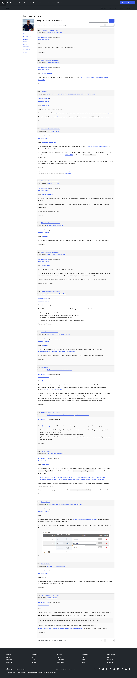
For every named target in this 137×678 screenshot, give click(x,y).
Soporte (59, 657)
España (23, 669)
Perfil (24, 33)
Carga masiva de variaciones (55, 453)
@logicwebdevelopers (48, 142)
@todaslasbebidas (47, 194)
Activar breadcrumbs (53, 62)
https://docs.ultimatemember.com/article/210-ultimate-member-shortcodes (60, 628)
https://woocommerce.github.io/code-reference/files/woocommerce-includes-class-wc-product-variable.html (72, 479)
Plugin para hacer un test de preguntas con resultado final (65, 504)
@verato (44, 381)
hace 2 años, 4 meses (43, 39)
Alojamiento (9, 659)
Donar (84, 659)
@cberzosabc (45, 265)
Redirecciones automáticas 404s (56, 254)
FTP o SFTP (69, 155)
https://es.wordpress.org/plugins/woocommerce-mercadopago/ (56, 351)
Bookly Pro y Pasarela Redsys (56, 566)
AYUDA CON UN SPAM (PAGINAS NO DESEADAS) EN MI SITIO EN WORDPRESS (71, 94)
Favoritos (25, 52)
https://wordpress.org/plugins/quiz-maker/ (85, 519)
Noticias (8, 657)
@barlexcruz (45, 236)
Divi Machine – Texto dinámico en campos (59, 370)
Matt (109, 657)
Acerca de (9, 654)
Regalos (85, 662)
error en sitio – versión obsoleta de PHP (58, 334)
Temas (33, 657)
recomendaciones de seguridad (103, 113)
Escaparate (35, 654)
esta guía (56, 113)
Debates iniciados (27, 36)
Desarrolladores (61, 659)
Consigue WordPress (128, 2)
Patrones (34, 662)
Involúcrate (85, 654)
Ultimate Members (52, 598)
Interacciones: (26, 49)
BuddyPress (111, 662)
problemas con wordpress (54, 32)
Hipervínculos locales (53, 183)
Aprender (59, 654)
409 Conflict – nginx (53, 131)
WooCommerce (45, 451)
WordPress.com (112, 654)
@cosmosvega (46, 426)
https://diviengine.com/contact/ (53, 389)
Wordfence (57, 117)
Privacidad (9, 662)
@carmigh (44, 345)
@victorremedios (46, 73)
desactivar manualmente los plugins (98, 146)
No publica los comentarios (55, 225)
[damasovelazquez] (28, 25)
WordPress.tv (61, 662)
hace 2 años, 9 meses (43, 69)
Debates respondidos (26, 45)
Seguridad (44, 91)
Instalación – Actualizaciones (49, 30)
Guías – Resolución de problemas (50, 60)
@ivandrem (45, 105)
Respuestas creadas (26, 40)
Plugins (33, 659)
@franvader (45, 464)
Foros (7, 8)
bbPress (110, 659)
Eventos (84, 657)
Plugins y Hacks (45, 367)
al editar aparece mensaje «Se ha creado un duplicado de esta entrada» (68, 415)
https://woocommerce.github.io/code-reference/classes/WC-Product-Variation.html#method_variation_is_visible (72, 477)
